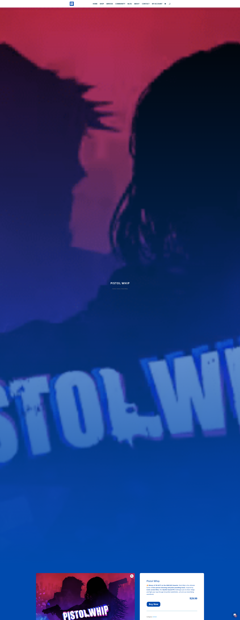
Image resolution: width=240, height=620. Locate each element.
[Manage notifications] (235, 615)
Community (120, 4)
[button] (132, 576)
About (137, 4)
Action (118, 289)
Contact (146, 4)
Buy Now (153, 604)
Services (109, 4)
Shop (102, 4)
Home (95, 4)
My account (157, 4)
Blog (130, 4)
